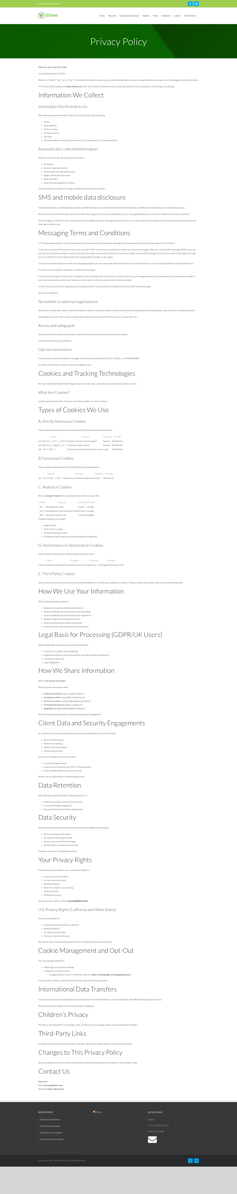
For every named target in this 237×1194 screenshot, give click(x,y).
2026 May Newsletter (50, 1126)
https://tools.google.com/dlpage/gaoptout (111, 974)
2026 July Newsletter (50, 1119)
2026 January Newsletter (52, 1139)
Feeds (98, 1112)
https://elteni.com (74, 86)
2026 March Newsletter (51, 1132)
